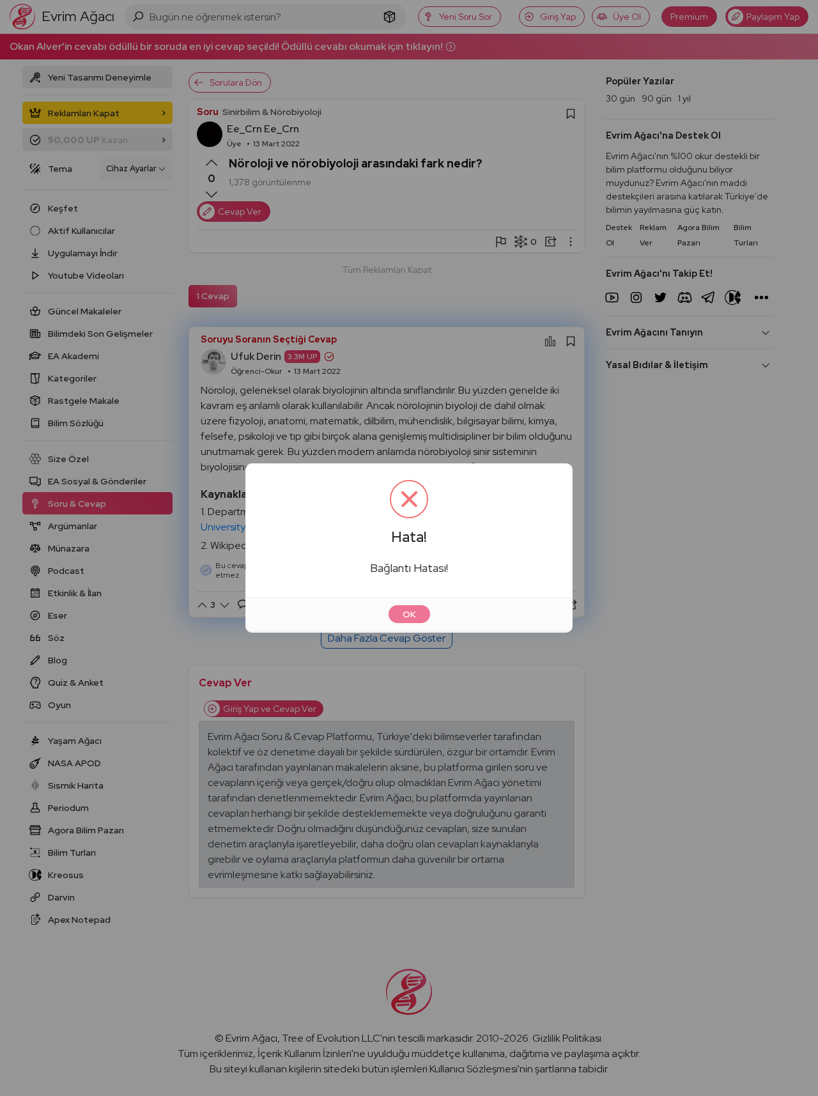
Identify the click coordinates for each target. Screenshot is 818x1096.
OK (409, 614)
